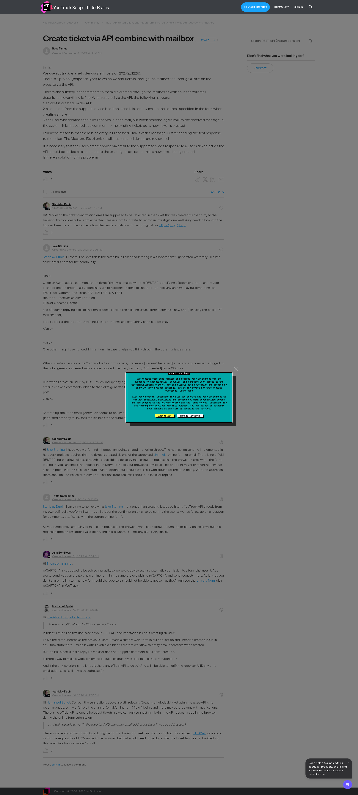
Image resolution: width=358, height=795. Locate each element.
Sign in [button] (298, 7)
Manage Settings (190, 415)
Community (281, 7)
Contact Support (255, 7)
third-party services (152, 405)
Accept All (164, 415)
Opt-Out (205, 408)
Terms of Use (199, 402)
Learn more (186, 390)
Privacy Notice (170, 402)
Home (46, 7)
